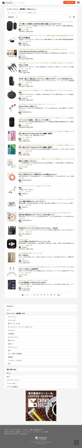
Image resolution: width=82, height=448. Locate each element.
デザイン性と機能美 (13, 387)
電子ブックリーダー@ (14, 323)
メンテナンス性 (12, 383)
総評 (9, 376)
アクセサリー (11, 330)
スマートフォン (12, 317)
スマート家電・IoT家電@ (15, 353)
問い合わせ (12, 431)
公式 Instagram (23, 433)
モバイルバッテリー (13, 337)
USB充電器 (11, 333)
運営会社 (7, 431)
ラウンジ (7, 429)
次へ (59, 295)
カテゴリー (26, 429)
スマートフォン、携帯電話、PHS (16, 313)
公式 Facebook (9, 433)
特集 (31, 429)
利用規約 (18, 431)
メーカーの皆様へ (45, 431)
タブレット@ (11, 320)
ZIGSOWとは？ (38, 429)
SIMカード (11, 344)
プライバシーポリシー (27, 431)
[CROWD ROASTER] (41, 406)
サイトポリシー (36, 431)
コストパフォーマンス (14, 380)
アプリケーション (13, 347)
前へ (23, 295)
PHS (9, 363)
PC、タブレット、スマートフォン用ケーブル (20, 327)
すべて (8, 310)
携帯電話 (10, 357)
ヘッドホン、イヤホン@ (14, 360)
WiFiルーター (11, 340)
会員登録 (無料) (70, 2)
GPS (9, 350)
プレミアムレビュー (16, 429)
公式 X (16, 433)
